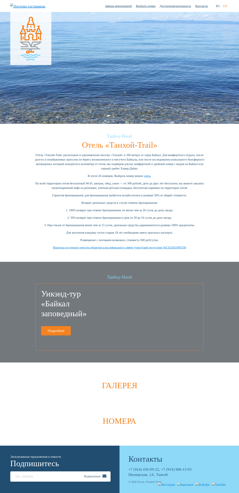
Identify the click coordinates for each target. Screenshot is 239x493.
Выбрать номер (146, 6)
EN (225, 6)
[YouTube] (218, 484)
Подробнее (56, 331)
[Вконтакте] (184, 484)
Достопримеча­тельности (175, 6)
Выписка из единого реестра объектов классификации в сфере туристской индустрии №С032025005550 (119, 247)
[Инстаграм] (166, 484)
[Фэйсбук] (202, 484)
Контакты (201, 6)
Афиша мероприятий (118, 6)
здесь (147, 176)
